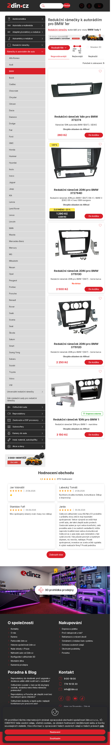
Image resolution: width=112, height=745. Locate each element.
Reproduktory (19, 413)
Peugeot (13, 280)
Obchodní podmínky (71, 649)
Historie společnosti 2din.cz (23, 645)
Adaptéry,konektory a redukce (26, 32)
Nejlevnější (77, 56)
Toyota (12, 372)
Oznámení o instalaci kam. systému (77, 641)
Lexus (11, 215)
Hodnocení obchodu (56, 473)
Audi (11, 64)
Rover (12, 306)
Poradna (66, 653)
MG (10, 254)
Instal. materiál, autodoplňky (25, 440)
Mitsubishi (13, 261)
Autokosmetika (19, 19)
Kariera (14, 637)
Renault (12, 300)
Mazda (12, 235)
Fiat (10, 130)
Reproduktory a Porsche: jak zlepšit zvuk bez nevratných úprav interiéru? (31, 695)
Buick (11, 78)
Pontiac (12, 287)
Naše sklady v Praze (20, 649)
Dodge (12, 123)
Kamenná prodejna (19, 665)
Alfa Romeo (14, 58)
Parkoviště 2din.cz (19, 641)
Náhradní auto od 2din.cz (22, 653)
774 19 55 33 (70, 684)
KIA (10, 195)
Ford (11, 136)
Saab (11, 313)
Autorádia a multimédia (23, 25)
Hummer (13, 156)
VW (10, 385)
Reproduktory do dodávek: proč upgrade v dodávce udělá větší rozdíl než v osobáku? (30, 679)
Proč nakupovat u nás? (72, 633)
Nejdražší (93, 56)
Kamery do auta (20, 433)
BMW (11, 71)
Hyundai (13, 163)
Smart (11, 346)
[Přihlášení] (89, 6)
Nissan (12, 267)
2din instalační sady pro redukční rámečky (22, 399)
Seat (11, 326)
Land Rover (14, 208)
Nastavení (55, 732)
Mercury (13, 248)
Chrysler (13, 97)
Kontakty (15, 629)
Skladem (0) (95, 47)
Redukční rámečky (21, 45)
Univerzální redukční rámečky (20, 391)
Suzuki (12, 365)
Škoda (12, 333)
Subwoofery (18, 427)
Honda (12, 150)
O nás (13, 633)
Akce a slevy (18, 446)
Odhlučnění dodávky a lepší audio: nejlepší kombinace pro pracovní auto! (30, 702)
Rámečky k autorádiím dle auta (21, 51)
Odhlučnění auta (20, 407)
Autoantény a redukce (23, 38)
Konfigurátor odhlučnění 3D (23, 657)
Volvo (11, 378)
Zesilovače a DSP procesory (26, 420)
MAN (11, 228)
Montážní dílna (17, 661)
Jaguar (12, 182)
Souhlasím (55, 738)
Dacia (11, 110)
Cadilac (12, 84)
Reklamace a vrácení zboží (74, 637)
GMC (11, 143)
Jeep (11, 189)
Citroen (12, 104)
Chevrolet (13, 91)
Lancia (12, 202)
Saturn (12, 339)
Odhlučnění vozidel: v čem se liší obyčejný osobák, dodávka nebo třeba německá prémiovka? (30, 687)
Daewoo (13, 117)
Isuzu (11, 169)
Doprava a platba (69, 629)
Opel (11, 274)
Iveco (11, 176)
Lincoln (12, 221)
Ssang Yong (14, 352)
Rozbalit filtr (57, 47)
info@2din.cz (71, 689)
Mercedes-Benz (16, 241)
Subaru (12, 359)
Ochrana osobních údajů (73, 645)
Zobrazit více (56, 554)
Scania (12, 320)
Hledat (66, 5)
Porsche (13, 293)
